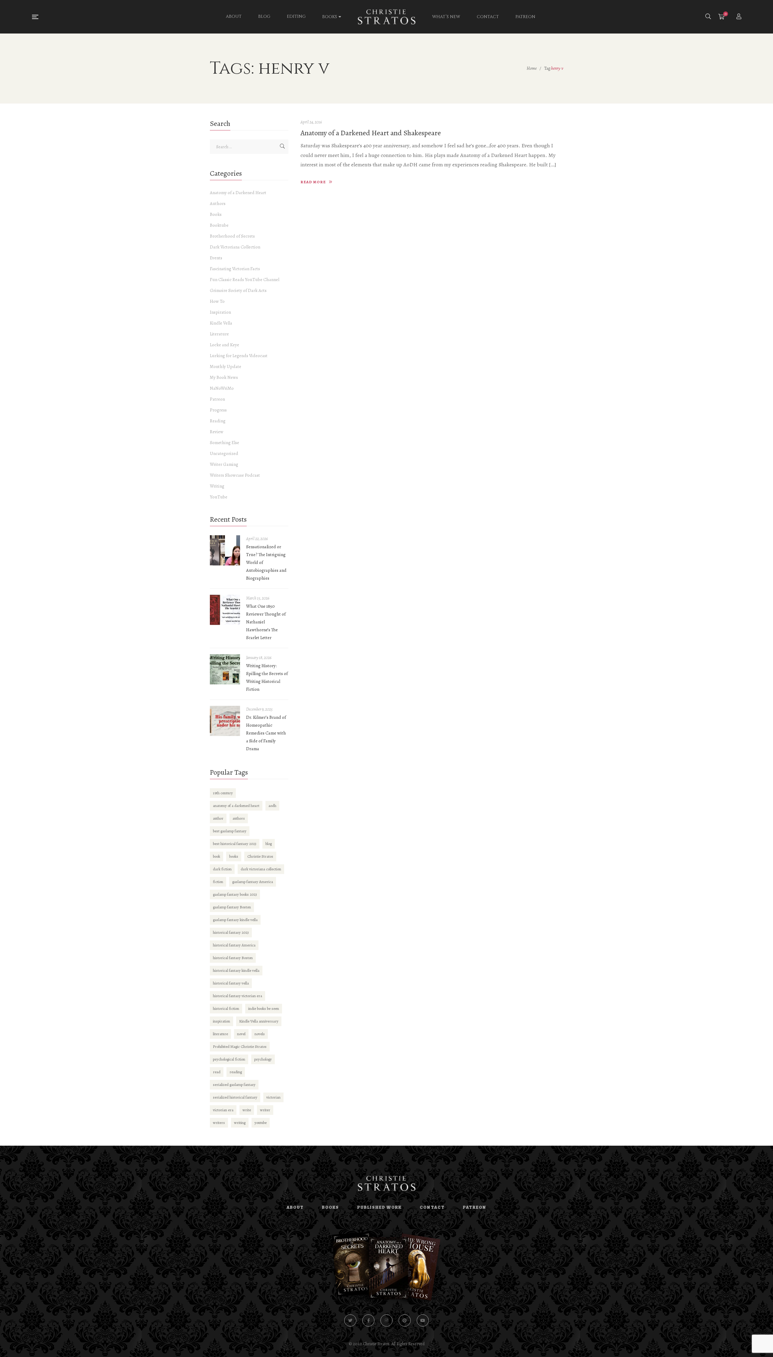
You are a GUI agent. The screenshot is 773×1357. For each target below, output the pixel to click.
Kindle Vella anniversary (258, 1021)
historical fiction (226, 1008)
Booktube (219, 225)
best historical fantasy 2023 (234, 843)
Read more (313, 181)
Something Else (224, 443)
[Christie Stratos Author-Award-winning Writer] (386, 17)
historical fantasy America (234, 945)
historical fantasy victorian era (237, 995)
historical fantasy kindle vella (236, 970)
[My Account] (739, 17)
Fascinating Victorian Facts (235, 269)
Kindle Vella (221, 323)
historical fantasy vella (231, 983)
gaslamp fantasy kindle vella (235, 919)
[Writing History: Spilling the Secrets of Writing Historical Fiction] (225, 669)
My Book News (224, 377)
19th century (223, 792)
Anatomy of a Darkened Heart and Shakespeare (370, 133)
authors (239, 818)
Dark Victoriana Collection (235, 247)
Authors (218, 203)
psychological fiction (229, 1059)
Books (216, 214)
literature (220, 1033)
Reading (218, 421)
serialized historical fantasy (235, 1097)
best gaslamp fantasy (229, 831)
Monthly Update (225, 366)
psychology (263, 1059)
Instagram (386, 1320)
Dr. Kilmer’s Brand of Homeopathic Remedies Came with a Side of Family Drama (266, 733)
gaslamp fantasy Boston (232, 907)
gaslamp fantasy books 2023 (235, 894)
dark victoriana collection (261, 869)
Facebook (368, 1320)
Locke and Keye (224, 345)
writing (239, 1122)
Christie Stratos (260, 856)
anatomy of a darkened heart (236, 805)
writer (265, 1109)
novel (241, 1033)
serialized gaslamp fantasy (234, 1084)
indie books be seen (263, 1008)
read (216, 1071)
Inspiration (220, 312)
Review (216, 432)
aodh (272, 805)
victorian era (223, 1109)
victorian (273, 1097)
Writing (217, 486)
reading (235, 1071)
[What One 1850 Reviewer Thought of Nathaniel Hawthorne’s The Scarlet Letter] (225, 610)
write (246, 1109)
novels (260, 1033)
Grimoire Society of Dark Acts (238, 290)
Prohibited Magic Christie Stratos (240, 1046)
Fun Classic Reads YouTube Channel (244, 280)
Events (216, 258)
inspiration (221, 1021)
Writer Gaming (224, 464)
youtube (261, 1122)
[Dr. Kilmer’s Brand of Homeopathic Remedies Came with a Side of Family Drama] (225, 721)
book (216, 856)
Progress (218, 410)
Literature (219, 334)
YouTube (218, 497)
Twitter (350, 1320)
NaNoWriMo (222, 388)
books (233, 856)
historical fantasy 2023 (231, 932)
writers (219, 1122)
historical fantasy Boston (233, 957)
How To (217, 301)
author (218, 818)
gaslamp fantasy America (252, 881)
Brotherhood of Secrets (232, 236)
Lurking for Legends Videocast (239, 356)
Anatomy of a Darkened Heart (238, 193)
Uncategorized (224, 453)
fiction (218, 881)
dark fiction (222, 869)
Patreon (217, 399)
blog (268, 843)
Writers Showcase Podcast (235, 475)
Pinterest (405, 1320)
